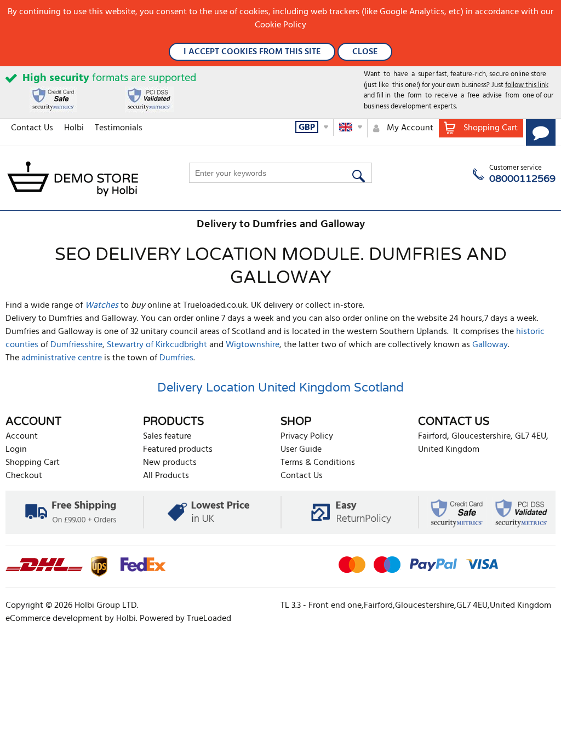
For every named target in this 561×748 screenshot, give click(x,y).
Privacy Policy (306, 436)
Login (16, 449)
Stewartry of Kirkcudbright (157, 345)
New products (170, 463)
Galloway (490, 345)
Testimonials (118, 128)
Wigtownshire (252, 345)
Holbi (74, 128)
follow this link (526, 85)
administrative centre (61, 358)
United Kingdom (304, 388)
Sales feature (167, 436)
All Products (166, 476)
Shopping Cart (32, 463)
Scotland (379, 388)
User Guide (301, 449)
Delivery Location (206, 388)
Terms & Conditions (317, 463)
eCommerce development (53, 619)
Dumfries (176, 358)
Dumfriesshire (76, 345)
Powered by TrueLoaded (185, 619)
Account (21, 436)
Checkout (23, 476)
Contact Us (32, 128)
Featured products (178, 449)
